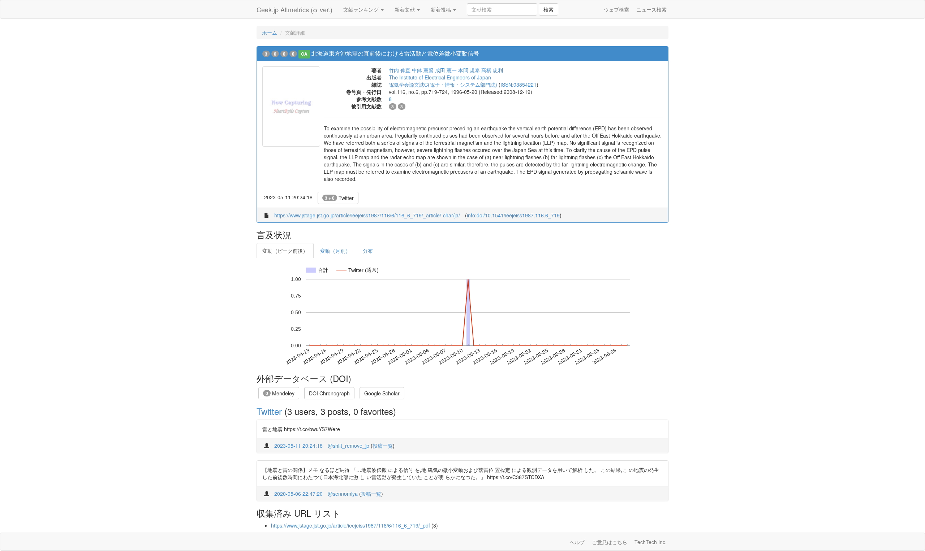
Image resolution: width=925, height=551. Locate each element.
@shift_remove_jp (348, 445)
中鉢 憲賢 (423, 70)
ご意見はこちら (609, 542)
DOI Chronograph (329, 393)
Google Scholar (382, 393)
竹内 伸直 (399, 70)
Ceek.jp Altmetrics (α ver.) (294, 9)
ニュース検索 (651, 9)
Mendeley (280, 393)
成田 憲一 (446, 70)
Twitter (339, 197)
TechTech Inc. (650, 542)
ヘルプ (577, 542)
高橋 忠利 (492, 70)
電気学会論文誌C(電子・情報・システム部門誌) (443, 84)
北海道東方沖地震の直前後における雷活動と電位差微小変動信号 (395, 53)
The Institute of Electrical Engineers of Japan (440, 77)
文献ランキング (361, 9)
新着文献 (405, 9)
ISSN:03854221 (518, 84)
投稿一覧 (383, 445)
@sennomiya (343, 493)
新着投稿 (441, 9)
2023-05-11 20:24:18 (298, 445)
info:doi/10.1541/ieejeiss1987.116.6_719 (513, 215)
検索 (548, 9)
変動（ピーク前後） (285, 250)
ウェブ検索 (616, 9)
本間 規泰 (469, 70)
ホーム (269, 32)
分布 (368, 250)
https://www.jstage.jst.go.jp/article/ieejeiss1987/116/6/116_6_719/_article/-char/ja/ (367, 215)
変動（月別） (335, 250)
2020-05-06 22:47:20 (298, 493)
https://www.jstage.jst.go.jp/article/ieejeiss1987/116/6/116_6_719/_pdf (350, 525)
